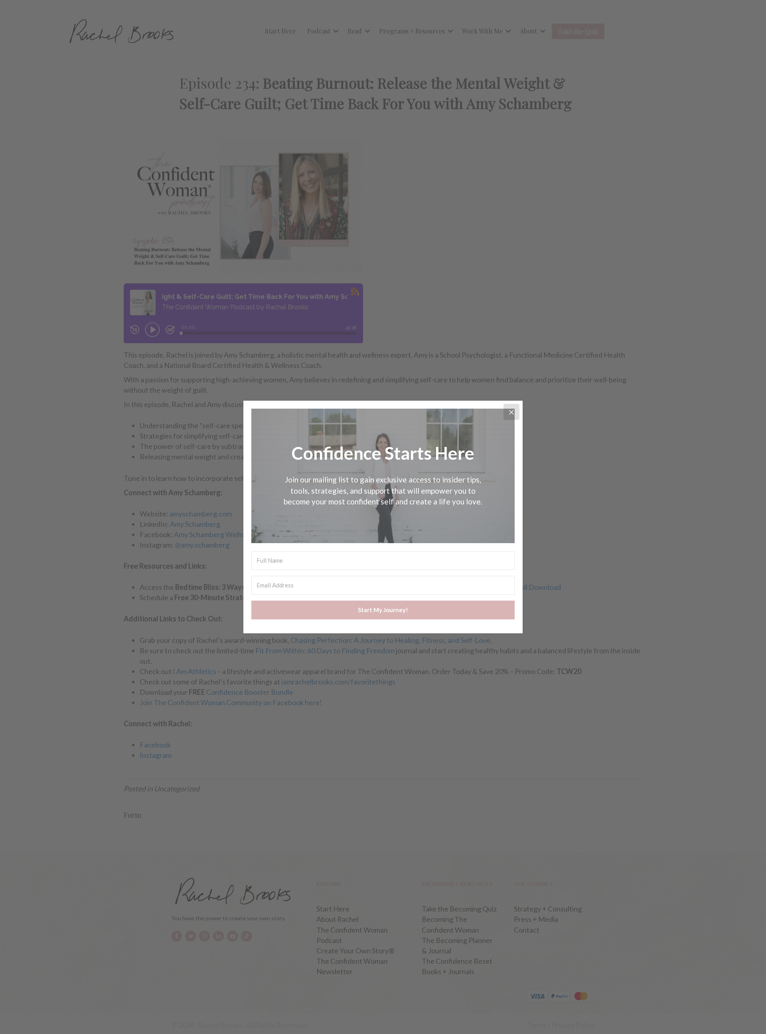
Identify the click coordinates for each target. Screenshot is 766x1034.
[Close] (511, 412)
